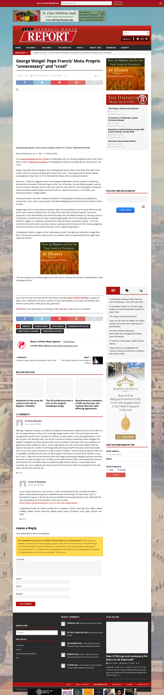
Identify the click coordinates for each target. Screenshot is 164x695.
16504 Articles (69, 341)
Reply (20, 473)
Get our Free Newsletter (48, 3)
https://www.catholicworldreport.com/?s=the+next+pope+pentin (48, 503)
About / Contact (82, 684)
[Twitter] (137, 39)
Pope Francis (58, 326)
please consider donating (78, 298)
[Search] (148, 33)
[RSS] (146, 39)
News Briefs (20, 53)
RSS (17, 658)
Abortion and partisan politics (122, 141)
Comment (20, 559)
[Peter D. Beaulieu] (63, 634)
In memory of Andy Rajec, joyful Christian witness (123, 119)
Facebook (20, 645)
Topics (79, 47)
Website (19, 594)
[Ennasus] (63, 624)
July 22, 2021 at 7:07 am (33, 424)
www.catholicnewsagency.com (64, 345)
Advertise (111, 47)
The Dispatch (64, 47)
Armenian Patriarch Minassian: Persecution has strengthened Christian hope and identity (125, 333)
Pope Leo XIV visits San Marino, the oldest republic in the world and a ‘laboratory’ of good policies (127, 323)
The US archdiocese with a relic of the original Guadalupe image (59, 403)
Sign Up (118, 3)
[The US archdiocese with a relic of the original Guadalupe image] (59, 387)
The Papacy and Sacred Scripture (123, 108)
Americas (26, 326)
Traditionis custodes (52, 331)
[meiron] (63, 655)
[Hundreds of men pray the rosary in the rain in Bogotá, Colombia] (30, 387)
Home (18, 47)
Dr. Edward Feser (116, 144)
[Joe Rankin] (63, 645)
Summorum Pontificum (78, 326)
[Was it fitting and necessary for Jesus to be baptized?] (127, 637)
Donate (125, 47)
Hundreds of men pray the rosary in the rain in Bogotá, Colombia (29, 403)
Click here (20, 309)
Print (98, 75)
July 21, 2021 (24, 75)
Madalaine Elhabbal (116, 135)
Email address (112, 451)
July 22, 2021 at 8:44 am (36, 485)
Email (18, 586)
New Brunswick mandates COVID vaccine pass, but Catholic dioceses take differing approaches (88, 404)
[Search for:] (134, 33)
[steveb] (63, 666)
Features (46, 47)
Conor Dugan (114, 123)
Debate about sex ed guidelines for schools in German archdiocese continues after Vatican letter (126, 351)
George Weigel (41, 326)
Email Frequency (113, 466)
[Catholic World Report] (82, 43)
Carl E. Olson (114, 111)
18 (125, 147)
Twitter (18, 649)
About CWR (95, 47)
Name (19, 579)
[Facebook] (133, 39)
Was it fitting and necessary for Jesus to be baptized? (127, 657)
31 (125, 114)
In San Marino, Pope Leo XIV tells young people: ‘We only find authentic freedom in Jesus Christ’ (126, 309)
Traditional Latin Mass (28, 331)
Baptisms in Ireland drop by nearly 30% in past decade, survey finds (126, 130)
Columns (30, 47)
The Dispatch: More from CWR (127, 99)
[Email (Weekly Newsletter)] (142, 39)
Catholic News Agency (40, 75)
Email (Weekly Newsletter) (26, 653)
